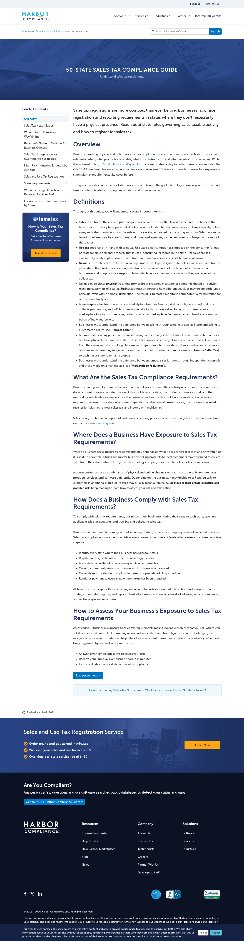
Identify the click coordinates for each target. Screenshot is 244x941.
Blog (85, 856)
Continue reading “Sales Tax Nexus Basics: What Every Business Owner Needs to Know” (146, 690)
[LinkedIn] (40, 894)
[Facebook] (26, 894)
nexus (160, 159)
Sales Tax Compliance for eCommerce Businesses (40, 156)
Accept (216, 932)
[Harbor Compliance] (41, 827)
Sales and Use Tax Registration (44, 176)
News (85, 864)
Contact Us (145, 841)
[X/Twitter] (32, 894)
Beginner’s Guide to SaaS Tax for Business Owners (45, 145)
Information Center (208, 15)
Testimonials (146, 849)
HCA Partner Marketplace (98, 849)
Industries (161, 16)
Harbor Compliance (35, 16)
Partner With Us (148, 864)
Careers (143, 856)
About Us (144, 833)
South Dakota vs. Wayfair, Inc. (122, 164)
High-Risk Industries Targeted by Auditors (45, 167)
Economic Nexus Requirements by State (45, 203)
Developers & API (149, 872)
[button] (193, 894)
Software (120, 16)
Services (140, 16)
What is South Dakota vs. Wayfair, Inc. (40, 134)
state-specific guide (101, 423)
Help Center (90, 841)
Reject (203, 932)
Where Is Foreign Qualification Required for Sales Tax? (44, 192)
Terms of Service (192, 922)
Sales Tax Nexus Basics (38, 125)
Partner (181, 16)
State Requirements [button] (37, 183)
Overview (30, 118)
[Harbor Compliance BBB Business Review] (172, 894)
